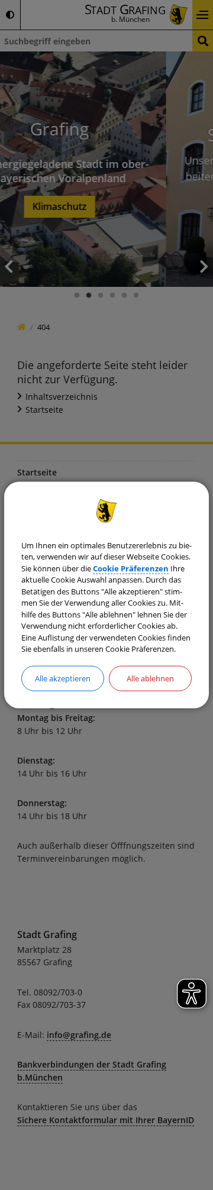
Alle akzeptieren (63, 677)
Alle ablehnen (150, 677)
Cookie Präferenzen (131, 567)
